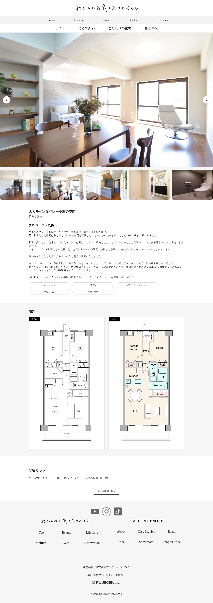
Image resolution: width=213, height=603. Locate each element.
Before (34, 319)
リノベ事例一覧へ (106, 491)
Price (121, 542)
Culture (41, 543)
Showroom (146, 542)
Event (67, 543)
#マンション (49, 292)
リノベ (60, 28)
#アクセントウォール (136, 285)
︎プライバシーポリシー (112, 575)
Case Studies (146, 531)
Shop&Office (172, 542)
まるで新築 (86, 28)
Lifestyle (92, 532)
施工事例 (151, 28)
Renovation (92, 543)
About (121, 531)
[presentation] (6, 99)
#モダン (93, 285)
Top (41, 532)
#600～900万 (93, 292)
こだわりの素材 (119, 28)
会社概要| (93, 575)
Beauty (66, 532)
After (114, 319)
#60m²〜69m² (49, 285)
